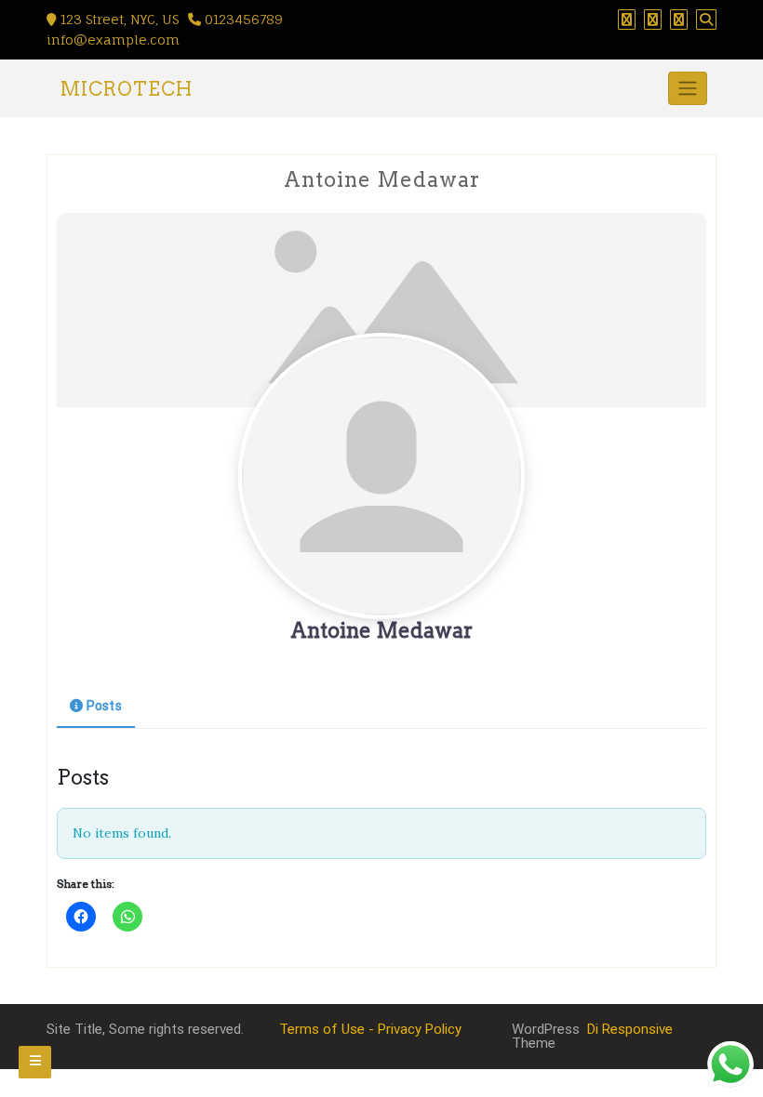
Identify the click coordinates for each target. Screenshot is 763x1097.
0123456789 (242, 19)
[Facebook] (627, 19)
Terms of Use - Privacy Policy (370, 1029)
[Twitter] (653, 19)
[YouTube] (679, 19)
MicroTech (126, 89)
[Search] (706, 19)
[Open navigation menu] (35, 1062)
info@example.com (113, 39)
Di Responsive (628, 1029)
